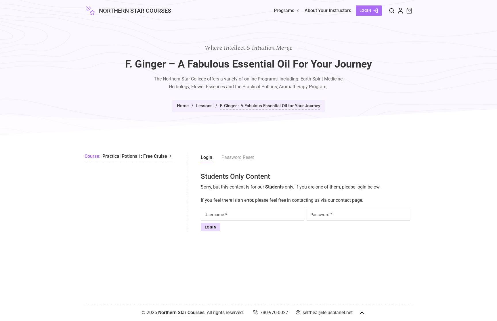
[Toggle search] (392, 11)
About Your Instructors (328, 10)
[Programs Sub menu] (297, 10)
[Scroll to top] (362, 312)
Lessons (204, 105)
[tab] (206, 158)
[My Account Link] (400, 10)
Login (365, 10)
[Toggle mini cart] (409, 10)
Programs (284, 10)
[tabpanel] (306, 201)
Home (183, 105)
